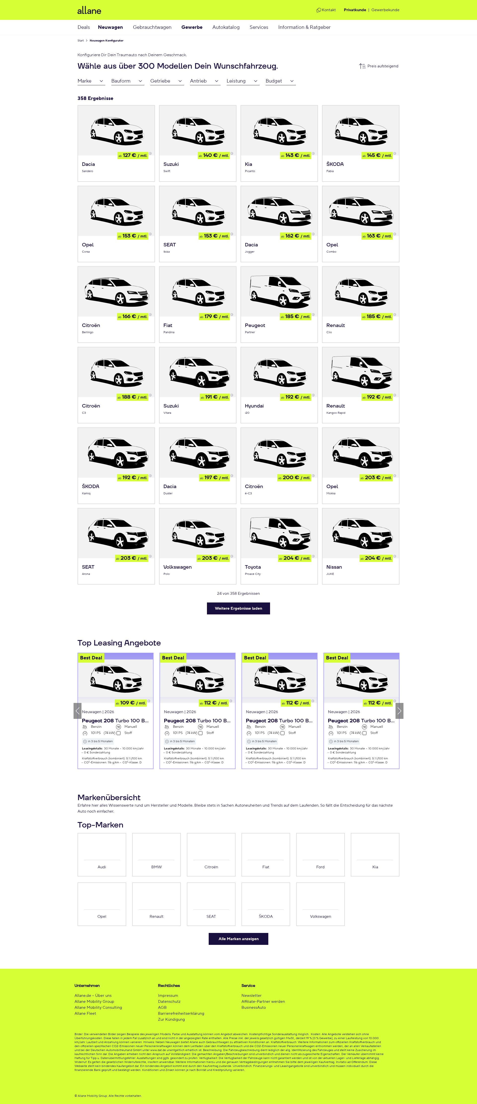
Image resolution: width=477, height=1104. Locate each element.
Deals (84, 27)
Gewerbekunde (385, 9)
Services (259, 27)
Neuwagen (110, 27)
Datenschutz (169, 1001)
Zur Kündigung (171, 1019)
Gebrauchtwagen (152, 27)
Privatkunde (355, 9)
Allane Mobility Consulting (98, 1007)
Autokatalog (226, 27)
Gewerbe (191, 27)
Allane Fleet (85, 1013)
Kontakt (329, 9)
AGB (162, 1007)
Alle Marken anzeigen (239, 938)
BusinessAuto (253, 1007)
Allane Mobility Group (94, 1001)
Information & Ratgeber (304, 27)
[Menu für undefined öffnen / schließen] (128, 27)
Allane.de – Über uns (93, 995)
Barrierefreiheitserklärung (181, 1013)
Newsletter (251, 995)
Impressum (168, 995)
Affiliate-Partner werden (263, 1001)
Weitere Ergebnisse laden (238, 608)
